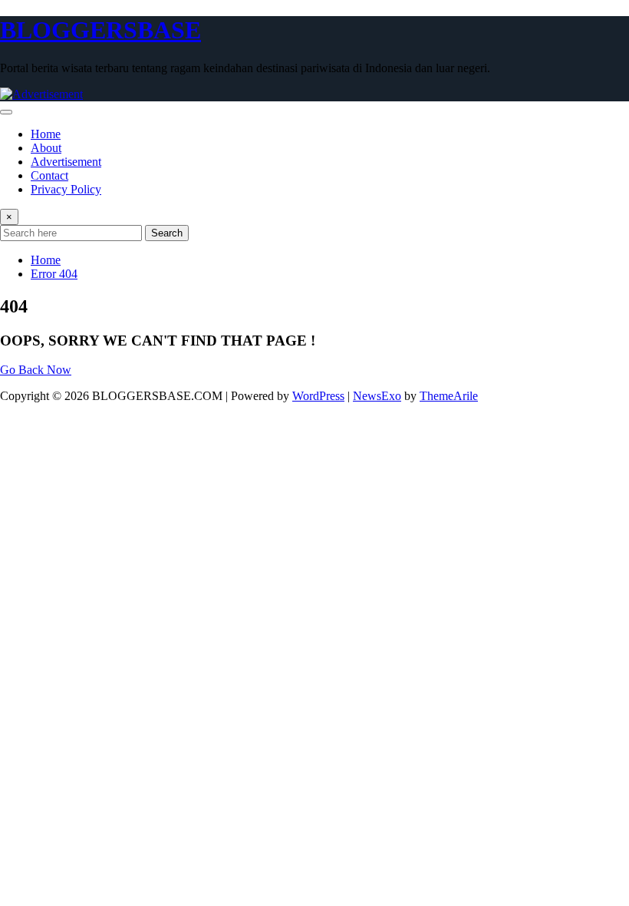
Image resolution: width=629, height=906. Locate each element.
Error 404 (54, 273)
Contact (49, 175)
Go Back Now (35, 369)
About (46, 147)
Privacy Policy (66, 189)
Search (167, 233)
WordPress (318, 395)
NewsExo (377, 395)
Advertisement (66, 161)
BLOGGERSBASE (100, 30)
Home (46, 134)
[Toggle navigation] (6, 112)
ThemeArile (449, 395)
